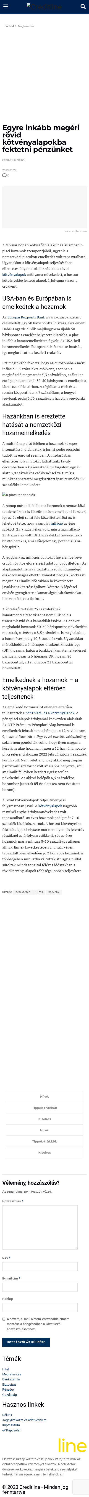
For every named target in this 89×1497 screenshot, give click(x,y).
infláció (57, 523)
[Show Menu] (5, 7)
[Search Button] (83, 7)
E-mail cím (11, 1278)
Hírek (39, 892)
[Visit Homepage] (44, 7)
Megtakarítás (26, 26)
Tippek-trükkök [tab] (44, 1108)
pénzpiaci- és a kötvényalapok (50, 712)
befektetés (23, 892)
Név (6, 1258)
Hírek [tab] (44, 1096)
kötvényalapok (14, 274)
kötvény (54, 892)
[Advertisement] (44, 77)
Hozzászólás (13, 1201)
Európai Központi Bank (26, 317)
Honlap (7, 1299)
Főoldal (9, 26)
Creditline (29, 1487)
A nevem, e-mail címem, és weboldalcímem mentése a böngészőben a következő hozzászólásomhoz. (38, 1324)
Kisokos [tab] (44, 1119)
